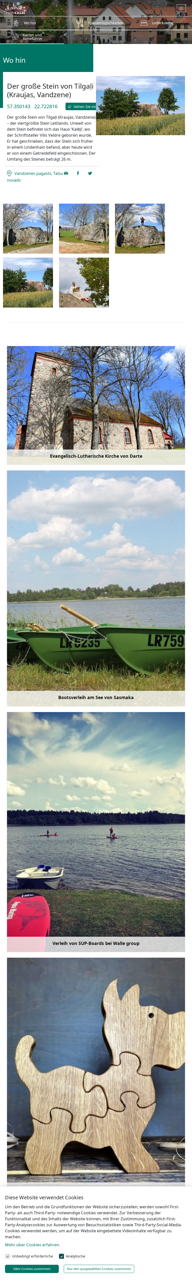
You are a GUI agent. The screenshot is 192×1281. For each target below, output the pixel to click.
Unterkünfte (162, 22)
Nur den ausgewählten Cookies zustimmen (99, 1269)
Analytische (75, 1256)
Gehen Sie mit (84, 106)
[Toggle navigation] (181, 8)
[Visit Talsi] (15, 7)
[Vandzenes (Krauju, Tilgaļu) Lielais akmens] (28, 229)
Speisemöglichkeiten (105, 22)
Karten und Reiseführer (32, 36)
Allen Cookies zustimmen (31, 1269)
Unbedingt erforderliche (32, 1256)
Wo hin (30, 22)
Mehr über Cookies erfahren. (32, 1245)
